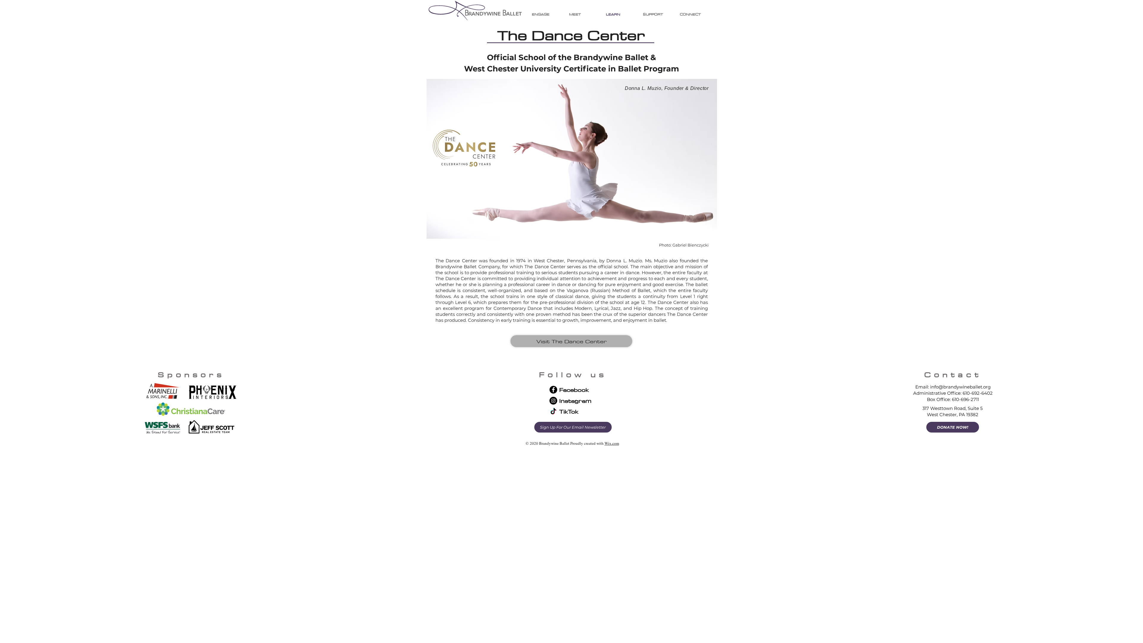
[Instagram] (553, 401)
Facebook (574, 389)
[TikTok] (553, 412)
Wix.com (612, 443)
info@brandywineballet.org (960, 387)
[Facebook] (553, 390)
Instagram (575, 400)
